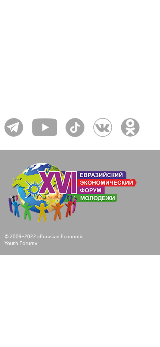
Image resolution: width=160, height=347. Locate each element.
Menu (18, 44)
